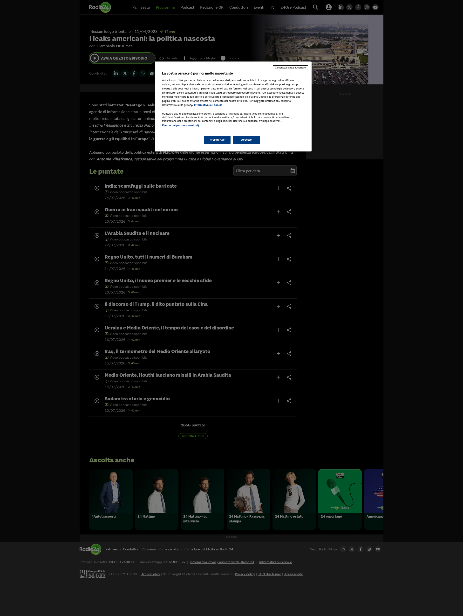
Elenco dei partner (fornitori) (180, 125)
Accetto (246, 139)
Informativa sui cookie (208, 104)
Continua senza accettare (290, 67)
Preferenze (217, 139)
